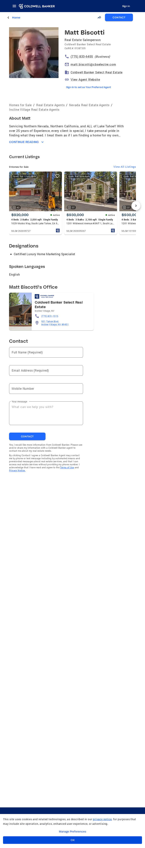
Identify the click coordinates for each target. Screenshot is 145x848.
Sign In (126, 6)
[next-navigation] (135, 205)
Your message (19, 401)
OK (73, 840)
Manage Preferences (72, 831)
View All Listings (124, 167)
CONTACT (119, 17)
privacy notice (102, 819)
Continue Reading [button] (24, 142)
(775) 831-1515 (49, 316)
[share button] (99, 17)
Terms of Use (67, 467)
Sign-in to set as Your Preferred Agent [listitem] (88, 87)
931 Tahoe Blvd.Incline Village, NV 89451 (55, 323)
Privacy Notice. (17, 470)
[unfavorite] (57, 176)
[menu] (15, 6)
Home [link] (16, 17)
